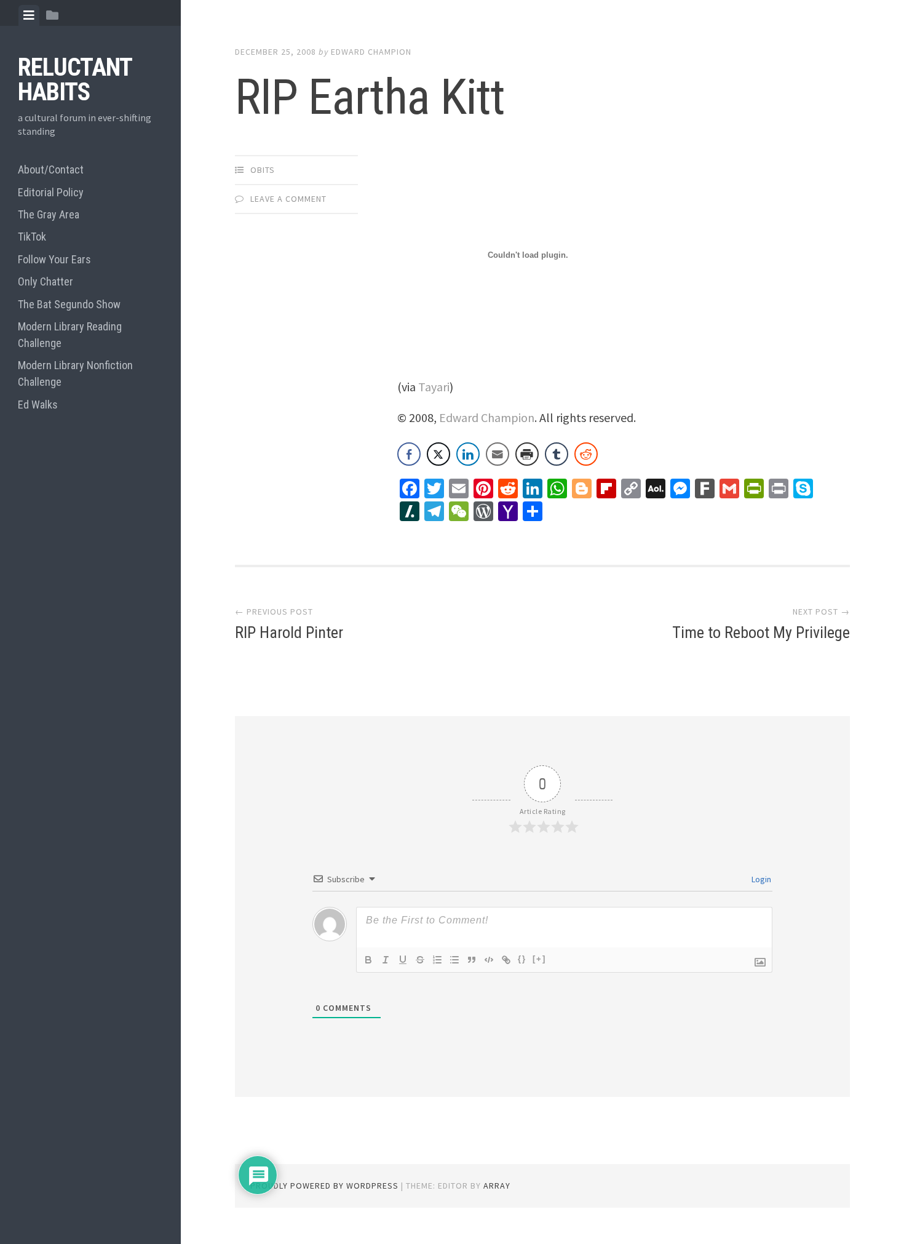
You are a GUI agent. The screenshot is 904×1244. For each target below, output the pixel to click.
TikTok (32, 236)
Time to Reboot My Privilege (761, 632)
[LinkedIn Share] (468, 454)
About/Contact (51, 169)
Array (496, 1185)
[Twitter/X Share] (438, 454)
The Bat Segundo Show (69, 304)
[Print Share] (527, 454)
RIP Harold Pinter (289, 632)
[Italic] (385, 959)
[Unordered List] (454, 959)
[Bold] (368, 959)
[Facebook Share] (409, 454)
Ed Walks (38, 404)
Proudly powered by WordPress (324, 1185)
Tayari (434, 386)
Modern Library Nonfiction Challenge (75, 373)
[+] (539, 958)
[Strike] (420, 959)
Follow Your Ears (54, 259)
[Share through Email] (497, 454)
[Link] (506, 959)
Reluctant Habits (75, 79)
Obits (262, 169)
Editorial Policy (51, 192)
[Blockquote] (471, 959)
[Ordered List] (437, 959)
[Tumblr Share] (556, 454)
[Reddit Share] (586, 454)
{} (522, 958)
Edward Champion (371, 51)
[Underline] (402, 959)
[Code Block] (489, 959)
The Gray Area (48, 214)
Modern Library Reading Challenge (70, 334)
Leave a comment (288, 198)
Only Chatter (45, 281)
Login (760, 879)
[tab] (28, 15)
